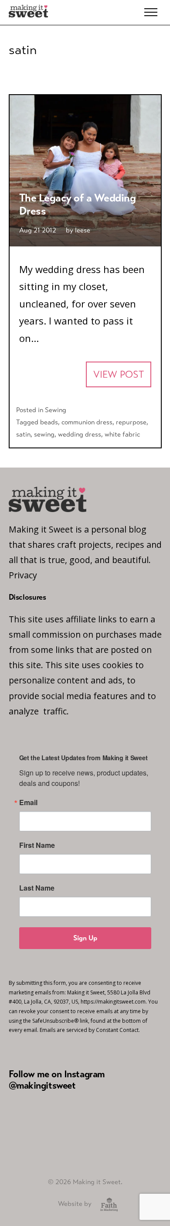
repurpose (131, 422)
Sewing (55, 410)
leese (82, 230)
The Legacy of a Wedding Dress (77, 204)
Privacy (23, 575)
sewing (44, 434)
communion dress (86, 422)
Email (28, 802)
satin (23, 434)
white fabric (122, 434)
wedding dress (79, 434)
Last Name (36, 887)
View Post (118, 374)
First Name (37, 845)
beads (49, 422)
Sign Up (85, 938)
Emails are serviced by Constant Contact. (90, 1030)
